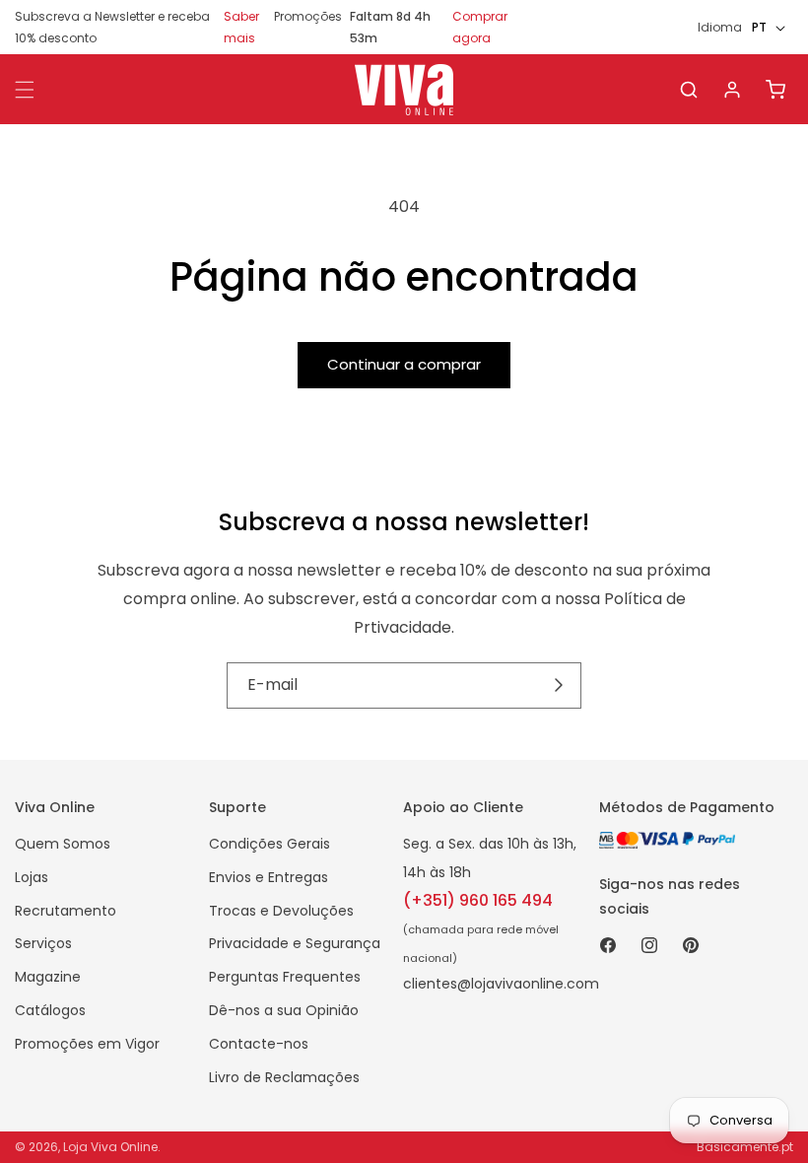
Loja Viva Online (110, 1146)
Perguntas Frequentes (285, 977)
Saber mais (241, 27)
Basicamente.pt (745, 1146)
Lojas (31, 877)
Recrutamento (65, 911)
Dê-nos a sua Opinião (284, 1010)
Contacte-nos (258, 1044)
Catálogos (50, 1010)
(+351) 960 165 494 (478, 900)
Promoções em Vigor (87, 1044)
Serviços (43, 943)
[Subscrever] (559, 685)
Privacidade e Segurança (294, 943)
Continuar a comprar (404, 364)
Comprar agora (479, 27)
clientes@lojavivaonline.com (501, 983)
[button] (688, 89)
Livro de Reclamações (284, 1077)
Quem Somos (62, 844)
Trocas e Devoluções (281, 911)
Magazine (48, 977)
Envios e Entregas (268, 877)
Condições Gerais (269, 844)
